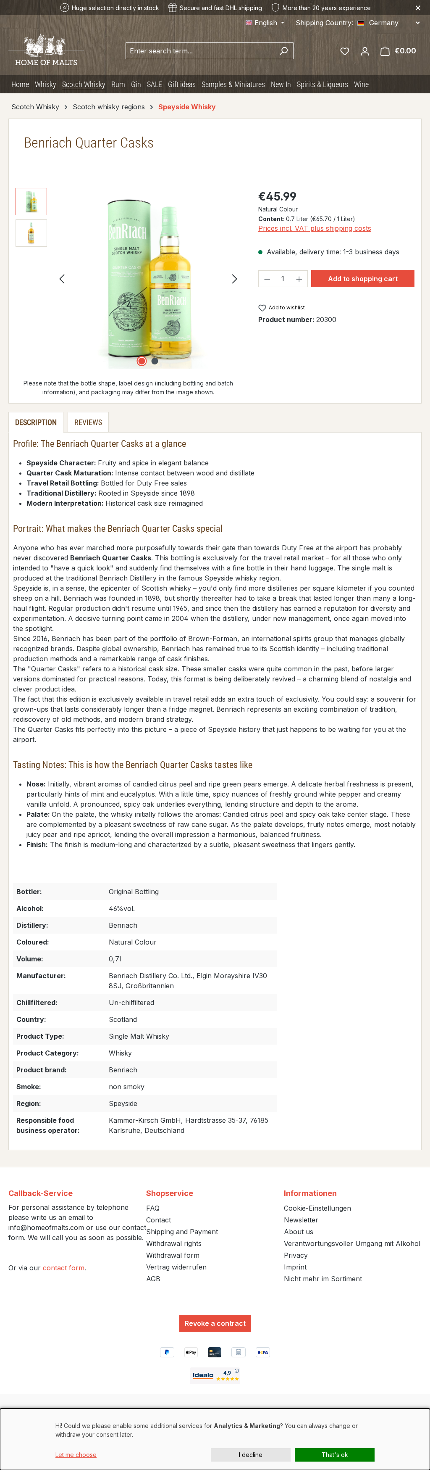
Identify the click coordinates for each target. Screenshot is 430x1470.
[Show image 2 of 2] (155, 361)
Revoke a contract (215, 1323)
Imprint (295, 1267)
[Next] (234, 278)
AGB (153, 1279)
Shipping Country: (324, 22)
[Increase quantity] (299, 278)
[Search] (284, 50)
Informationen (310, 1193)
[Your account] (365, 50)
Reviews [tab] (88, 422)
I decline (250, 1454)
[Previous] (61, 278)
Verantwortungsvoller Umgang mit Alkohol (352, 1243)
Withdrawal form (172, 1255)
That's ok (335, 1454)
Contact (158, 1220)
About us (298, 1231)
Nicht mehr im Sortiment (323, 1279)
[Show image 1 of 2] (142, 361)
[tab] (35, 422)
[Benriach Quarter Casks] (148, 278)
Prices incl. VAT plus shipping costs (314, 228)
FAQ (153, 1208)
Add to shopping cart (363, 278)
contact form (63, 1268)
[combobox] (200, 50)
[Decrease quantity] (267, 278)
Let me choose (76, 1454)
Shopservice (169, 1193)
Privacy (296, 1255)
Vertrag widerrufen (176, 1267)
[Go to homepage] (46, 49)
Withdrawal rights (174, 1243)
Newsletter (301, 1220)
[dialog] (215, 1439)
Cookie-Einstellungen (317, 1208)
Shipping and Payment (182, 1231)
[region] (128, 278)
